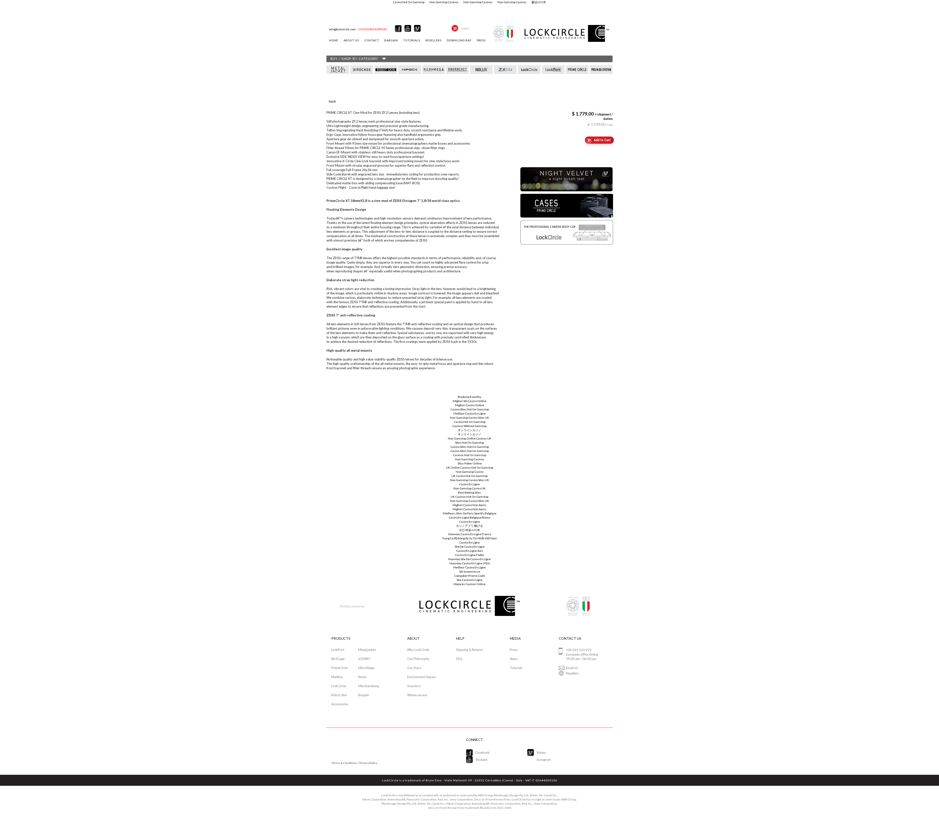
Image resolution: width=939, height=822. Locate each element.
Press (514, 650)
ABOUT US (351, 40)
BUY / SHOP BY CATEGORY (354, 59)
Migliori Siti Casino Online (469, 401)
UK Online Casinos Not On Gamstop (469, 467)
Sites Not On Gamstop (469, 442)
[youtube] (407, 28)
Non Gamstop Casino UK (469, 488)
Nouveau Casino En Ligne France (469, 534)
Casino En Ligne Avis (469, 551)
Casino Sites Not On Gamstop (469, 409)
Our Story (414, 668)
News (514, 659)
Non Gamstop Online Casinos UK (469, 438)
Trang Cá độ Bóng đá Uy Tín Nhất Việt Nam (469, 538)
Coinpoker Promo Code (469, 576)
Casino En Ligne (469, 484)
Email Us (572, 668)
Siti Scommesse (469, 571)
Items (465, 28)
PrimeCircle (339, 668)
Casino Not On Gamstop (469, 422)
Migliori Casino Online (469, 405)
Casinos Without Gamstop (469, 426)
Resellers (572, 673)
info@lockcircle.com (342, 29)
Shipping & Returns (469, 650)
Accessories (339, 704)
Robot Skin (339, 695)
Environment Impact (421, 677)
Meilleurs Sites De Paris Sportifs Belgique (469, 513)
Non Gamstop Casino (469, 472)
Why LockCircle (418, 650)
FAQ (459, 659)
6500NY (364, 659)
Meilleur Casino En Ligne (469, 413)
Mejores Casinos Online (469, 584)
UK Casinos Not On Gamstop (469, 496)
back (332, 101)
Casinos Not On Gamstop (469, 455)
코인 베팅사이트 (469, 530)
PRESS (481, 40)
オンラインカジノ (469, 430)
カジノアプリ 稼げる (469, 526)
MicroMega (366, 668)
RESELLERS (433, 40)
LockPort (337, 650)
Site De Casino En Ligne (470, 546)
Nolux (362, 677)
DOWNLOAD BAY (459, 40)
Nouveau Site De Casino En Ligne (469, 559)
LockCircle (338, 686)
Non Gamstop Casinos (469, 459)
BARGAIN (391, 40)
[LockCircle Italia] (398, 28)
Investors (414, 686)
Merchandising (368, 686)
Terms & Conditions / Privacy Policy (354, 763)
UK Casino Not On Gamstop (469, 476)
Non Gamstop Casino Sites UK (469, 417)
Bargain (363, 695)
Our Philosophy (418, 659)
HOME (333, 40)
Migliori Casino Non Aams (469, 505)
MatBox (337, 677)
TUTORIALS (411, 40)
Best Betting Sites (469, 492)
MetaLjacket (367, 650)
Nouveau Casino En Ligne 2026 (469, 563)
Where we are (417, 695)
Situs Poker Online (470, 463)
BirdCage (338, 659)
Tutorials (516, 668)
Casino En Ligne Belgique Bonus (470, 517)
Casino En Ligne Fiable (469, 555)
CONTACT (371, 40)
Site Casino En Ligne (469, 580)
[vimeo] (417, 28)
